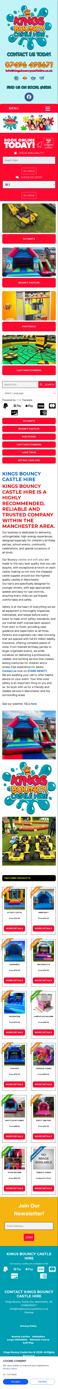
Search (49, 384)
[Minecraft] (43, 899)
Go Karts (29, 238)
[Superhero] (14, 951)
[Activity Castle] (14, 899)
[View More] (29, 218)
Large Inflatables (17, 1339)
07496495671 (29, 1305)
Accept (15, 1381)
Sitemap (29, 1312)
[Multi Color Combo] (14, 1107)
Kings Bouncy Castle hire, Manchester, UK (29, 1301)
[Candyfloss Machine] (43, 1003)
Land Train (29, 452)
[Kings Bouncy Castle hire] (29, 27)
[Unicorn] (43, 951)
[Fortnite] (14, 1055)
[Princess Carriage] (43, 1055)
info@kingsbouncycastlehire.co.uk (29, 1308)
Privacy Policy (28, 1326)
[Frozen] (14, 1003)
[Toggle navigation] (48, 108)
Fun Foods (29, 326)
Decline (42, 1381)
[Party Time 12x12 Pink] (43, 1107)
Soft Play (28, 1342)
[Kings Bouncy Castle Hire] (29, 122)
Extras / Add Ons (29, 460)
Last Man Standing (29, 370)
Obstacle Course (40, 1339)
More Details (14, 928)
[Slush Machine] (14, 1159)
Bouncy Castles (29, 282)
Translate (27, 399)
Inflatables (38, 1336)
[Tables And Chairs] (43, 1159)
